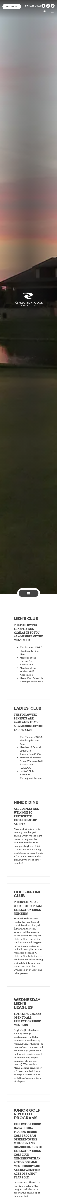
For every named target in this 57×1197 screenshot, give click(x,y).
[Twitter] (53, 6)
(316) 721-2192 (32, 5)
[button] (52, 11)
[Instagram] (48, 6)
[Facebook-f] (43, 6)
